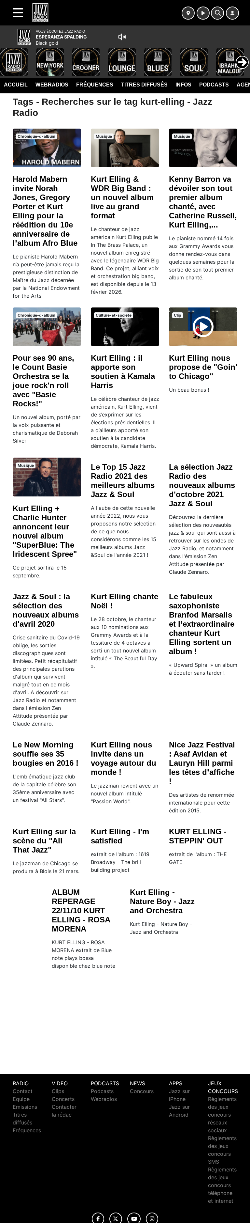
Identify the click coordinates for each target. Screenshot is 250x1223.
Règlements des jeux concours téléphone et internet (222, 1185)
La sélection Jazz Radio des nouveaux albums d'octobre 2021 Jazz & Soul (202, 485)
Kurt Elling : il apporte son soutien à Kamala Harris (123, 371)
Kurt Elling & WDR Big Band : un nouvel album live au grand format (122, 197)
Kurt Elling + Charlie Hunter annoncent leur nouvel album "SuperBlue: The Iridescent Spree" (45, 531)
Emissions (25, 1107)
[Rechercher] (217, 13)
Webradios (51, 84)
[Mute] (122, 37)
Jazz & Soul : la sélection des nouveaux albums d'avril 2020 (46, 610)
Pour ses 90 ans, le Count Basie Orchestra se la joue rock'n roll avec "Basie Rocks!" (43, 380)
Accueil (16, 84)
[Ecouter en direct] (203, 13)
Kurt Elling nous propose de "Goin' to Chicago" (203, 367)
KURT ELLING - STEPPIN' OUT (198, 836)
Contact (23, 1091)
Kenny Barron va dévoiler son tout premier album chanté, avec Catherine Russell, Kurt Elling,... (203, 202)
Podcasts (214, 84)
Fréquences (94, 84)
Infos (183, 84)
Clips (58, 1091)
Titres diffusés (144, 84)
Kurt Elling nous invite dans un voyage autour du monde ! (123, 758)
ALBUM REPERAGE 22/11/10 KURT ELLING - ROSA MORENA (81, 910)
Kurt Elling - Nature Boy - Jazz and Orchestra (162, 901)
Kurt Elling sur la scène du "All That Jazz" (44, 840)
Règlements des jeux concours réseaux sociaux (222, 1115)
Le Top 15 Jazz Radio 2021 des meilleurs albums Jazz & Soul (123, 481)
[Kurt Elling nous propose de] (203, 326)
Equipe (21, 1099)
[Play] (8, 57)
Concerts (63, 1099)
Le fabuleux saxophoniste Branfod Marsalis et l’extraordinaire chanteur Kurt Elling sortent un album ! (201, 624)
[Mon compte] (232, 13)
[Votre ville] (188, 13)
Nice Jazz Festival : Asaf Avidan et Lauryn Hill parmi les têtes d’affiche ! (202, 763)
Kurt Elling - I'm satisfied (120, 836)
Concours (142, 1091)
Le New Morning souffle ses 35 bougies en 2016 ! (45, 753)
